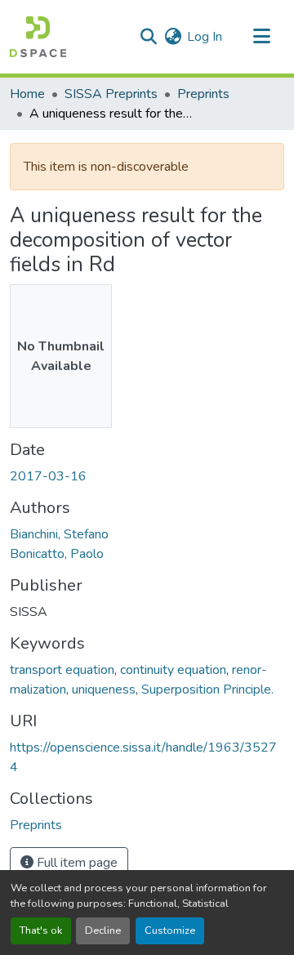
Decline (103, 930)
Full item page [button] (75, 863)
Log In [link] (204, 37)
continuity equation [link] (173, 670)
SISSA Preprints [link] (111, 94)
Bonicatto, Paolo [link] (57, 554)
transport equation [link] (62, 670)
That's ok (41, 930)
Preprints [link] (203, 94)
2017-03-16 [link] (48, 476)
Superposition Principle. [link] (207, 689)
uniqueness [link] (104, 689)
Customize (170, 930)
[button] (38, 36)
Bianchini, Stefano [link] (59, 534)
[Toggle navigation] (261, 36)
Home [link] (27, 94)
